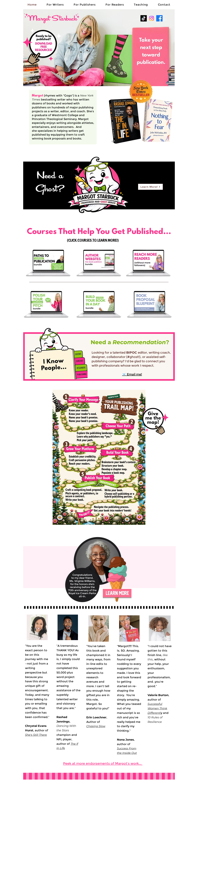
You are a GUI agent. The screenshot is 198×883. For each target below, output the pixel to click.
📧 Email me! (132, 374)
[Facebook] (159, 18)
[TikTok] (143, 18)
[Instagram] (151, 18)
